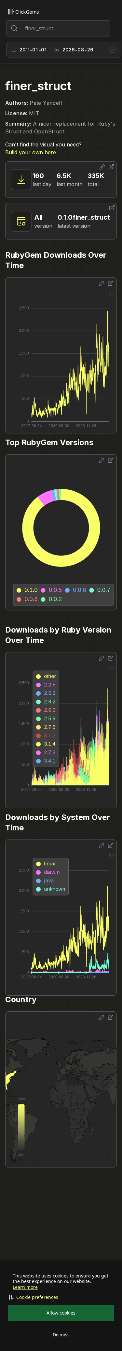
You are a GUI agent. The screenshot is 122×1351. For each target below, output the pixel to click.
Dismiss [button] (61, 1334)
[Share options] (102, 167)
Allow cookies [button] (61, 1313)
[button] (61, 1297)
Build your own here (30, 152)
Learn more (25, 1287)
